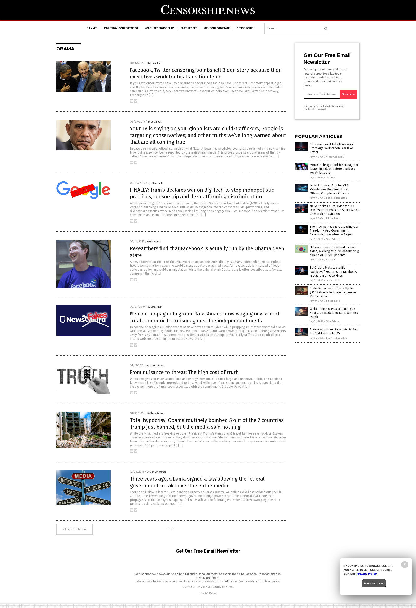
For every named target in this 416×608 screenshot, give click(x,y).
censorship (245, 28)
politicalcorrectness (121, 28)
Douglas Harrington (336, 197)
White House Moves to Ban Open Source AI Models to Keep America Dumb (334, 313)
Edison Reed (333, 218)
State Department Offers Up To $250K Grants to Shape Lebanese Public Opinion (333, 292)
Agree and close (374, 583)
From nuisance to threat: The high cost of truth (184, 372)
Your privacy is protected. (317, 106)
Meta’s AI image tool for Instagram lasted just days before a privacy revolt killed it (334, 169)
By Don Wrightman (156, 472)
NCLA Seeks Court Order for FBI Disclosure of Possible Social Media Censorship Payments (334, 210)
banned (92, 28)
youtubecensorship (159, 28)
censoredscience (217, 28)
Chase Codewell (335, 156)
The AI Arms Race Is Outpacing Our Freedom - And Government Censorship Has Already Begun (334, 230)
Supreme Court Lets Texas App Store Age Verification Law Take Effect (331, 148)
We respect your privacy (186, 581)
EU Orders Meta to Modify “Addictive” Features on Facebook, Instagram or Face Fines (333, 271)
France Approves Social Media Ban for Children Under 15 (334, 331)
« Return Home (74, 529)
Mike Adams (332, 239)
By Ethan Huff (154, 63)
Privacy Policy (208, 592)
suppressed (188, 28)
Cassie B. (330, 177)
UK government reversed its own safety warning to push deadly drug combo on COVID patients (334, 251)
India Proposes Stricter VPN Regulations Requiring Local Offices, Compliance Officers (329, 189)
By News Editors (155, 365)
